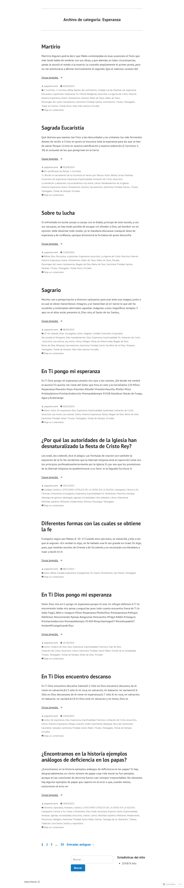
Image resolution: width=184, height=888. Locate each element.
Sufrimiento (109, 101)
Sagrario (51, 289)
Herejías (130, 493)
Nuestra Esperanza (50, 98)
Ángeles (88, 333)
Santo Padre (104, 650)
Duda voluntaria (99, 811)
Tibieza (132, 819)
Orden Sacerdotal (93, 723)
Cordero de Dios (58, 646)
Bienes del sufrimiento (85, 90)
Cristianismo (79, 811)
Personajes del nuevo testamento (58, 101)
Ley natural (68, 414)
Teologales (129, 101)
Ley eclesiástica (74, 183)
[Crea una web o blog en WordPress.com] (39, 881)
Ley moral (88, 183)
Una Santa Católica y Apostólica (67, 823)
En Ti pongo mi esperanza (70, 371)
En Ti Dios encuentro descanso (76, 676)
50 (62, 844)
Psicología (97, 501)
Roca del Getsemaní (123, 723)
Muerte (132, 93)
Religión (57, 819)
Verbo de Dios (86, 654)
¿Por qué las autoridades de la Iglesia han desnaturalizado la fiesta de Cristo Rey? (89, 443)
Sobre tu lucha (58, 212)
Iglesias (77, 497)
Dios (53, 256)
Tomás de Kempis (62, 191)
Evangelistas (83, 572)
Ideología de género (51, 497)
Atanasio (68, 807)
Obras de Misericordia (101, 341)
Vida (74, 105)
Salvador (57, 727)
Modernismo (76, 501)
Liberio (86, 815)
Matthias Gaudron (50, 501)
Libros (97, 183)
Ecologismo (68, 493)
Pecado (115, 260)
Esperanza (70, 93)
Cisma (69, 811)
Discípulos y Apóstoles (52, 93)
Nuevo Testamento (70, 98)
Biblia (70, 90)
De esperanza (129, 90)
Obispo (71, 723)
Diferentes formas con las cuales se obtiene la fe (91, 526)
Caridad (101, 90)
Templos (130, 345)
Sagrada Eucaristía (62, 127)
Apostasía (58, 807)
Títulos (119, 101)
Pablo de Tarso (97, 98)
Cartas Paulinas (113, 90)
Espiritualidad (85, 179)
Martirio (50, 46)
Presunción (46, 819)
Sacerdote (46, 727)
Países (105, 414)
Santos (98, 101)
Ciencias (45, 493)
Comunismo (56, 493)
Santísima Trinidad (85, 101)
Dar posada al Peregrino (53, 337)
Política (87, 501)
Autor (107, 175)
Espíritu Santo (115, 811)
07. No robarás (51, 333)
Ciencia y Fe (132, 489)
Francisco (103, 646)
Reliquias (60, 345)
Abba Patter (30, 881)
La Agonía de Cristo (118, 93)
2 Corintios (61, 90)
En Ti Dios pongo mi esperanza (76, 594)
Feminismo (110, 493)
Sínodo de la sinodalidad (124, 650)
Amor (46, 410)
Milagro (86, 341)
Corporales (117, 333)
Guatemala (108, 410)
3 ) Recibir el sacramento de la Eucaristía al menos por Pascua (72, 175)
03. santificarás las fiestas (56, 171)
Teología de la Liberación (115, 819)
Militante (64, 501)
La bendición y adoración (53, 183)
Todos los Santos (49, 105)
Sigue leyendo (50, 77)
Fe (77, 93)
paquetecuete (51, 86)
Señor (64, 418)
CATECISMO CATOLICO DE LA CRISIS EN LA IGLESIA (88, 489)
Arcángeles (70, 333)
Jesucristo (102, 93)
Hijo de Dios (115, 646)
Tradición (46, 823)
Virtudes (95, 105)
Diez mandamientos (76, 337)
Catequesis (120, 489)
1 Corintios (49, 90)
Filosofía (121, 493)
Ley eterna (58, 341)
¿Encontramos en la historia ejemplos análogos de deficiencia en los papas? (84, 756)
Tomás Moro (65, 105)
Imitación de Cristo (102, 179)
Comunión (46, 179)
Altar (61, 333)
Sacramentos (96, 187)
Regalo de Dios (83, 264)
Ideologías (68, 497)
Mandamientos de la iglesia (114, 183)
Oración (85, 98)
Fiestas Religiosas (88, 93)
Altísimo (48, 807)
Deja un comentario (54, 110)
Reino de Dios (98, 264)
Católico (57, 489)
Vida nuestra (84, 105)
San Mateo (119, 572)
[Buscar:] (92, 859)
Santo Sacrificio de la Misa (112, 345)
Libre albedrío (102, 497)
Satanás (45, 268)
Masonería (123, 497)
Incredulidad (88, 497)
